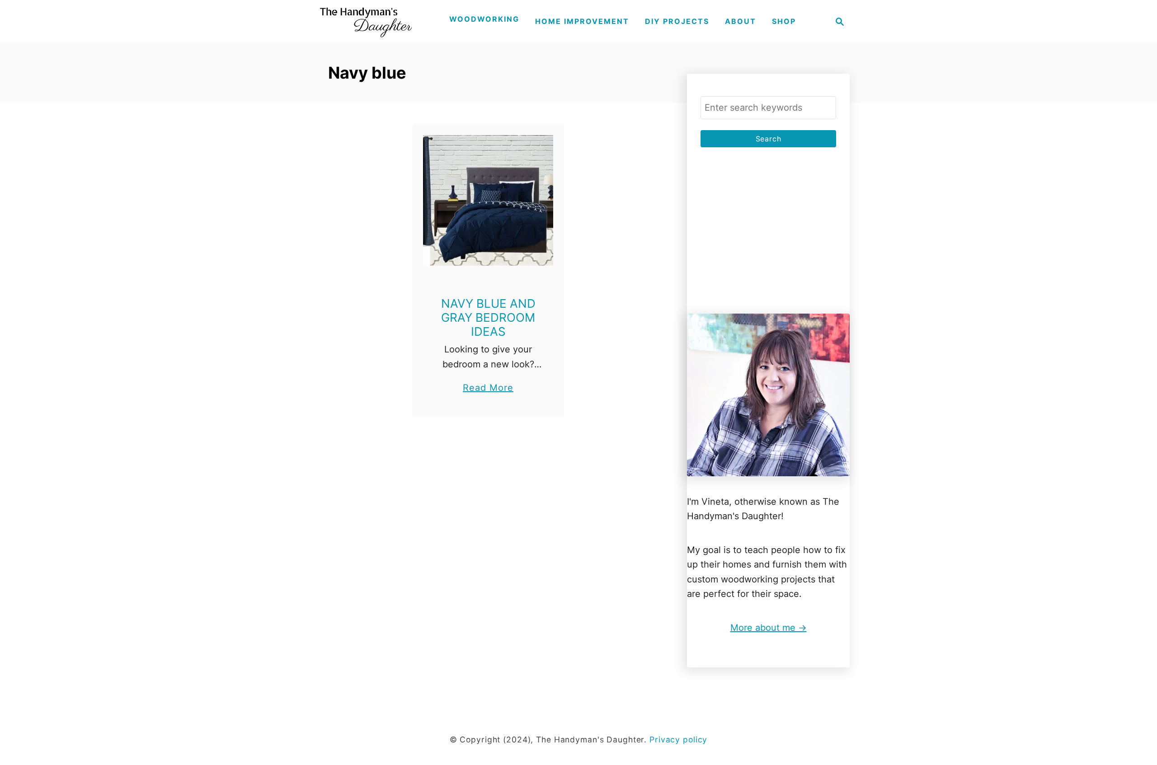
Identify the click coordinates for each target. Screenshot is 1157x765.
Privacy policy (678, 739)
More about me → (768, 627)
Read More (488, 388)
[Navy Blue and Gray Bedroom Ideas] (488, 200)
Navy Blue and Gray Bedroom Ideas (488, 317)
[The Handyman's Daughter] (364, 21)
